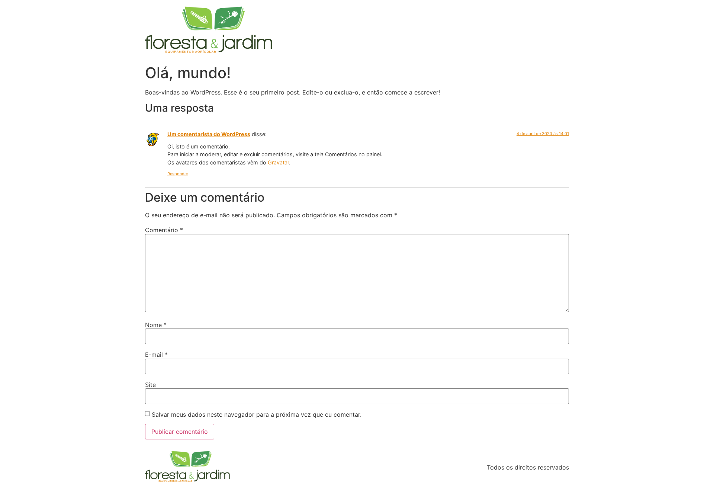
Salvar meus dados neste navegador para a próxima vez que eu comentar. (256, 414)
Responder (177, 173)
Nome (156, 325)
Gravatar (278, 162)
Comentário (164, 230)
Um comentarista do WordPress (208, 134)
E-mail (156, 355)
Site (150, 385)
